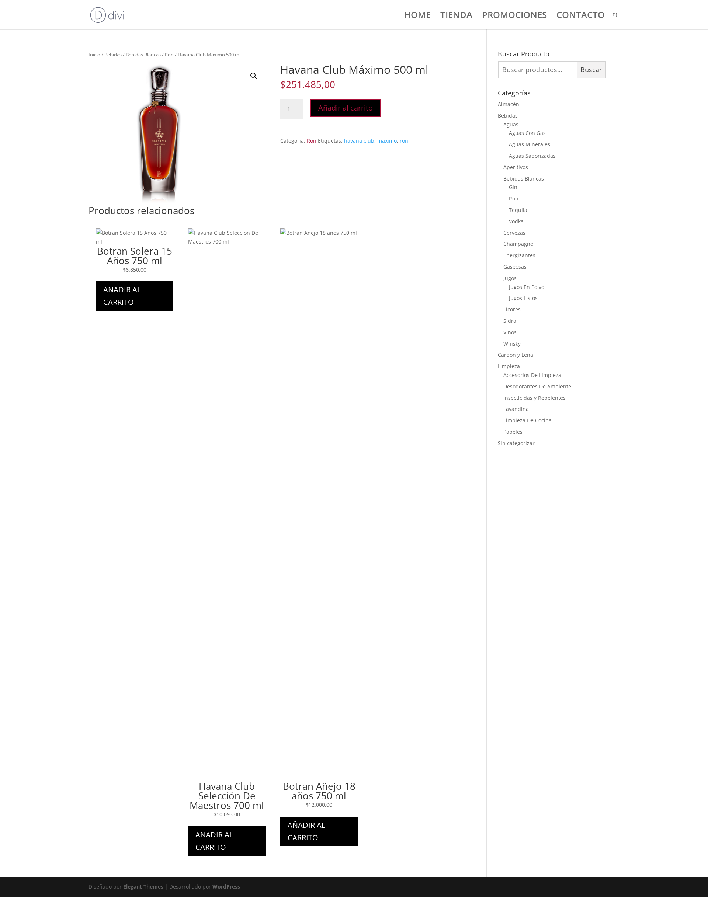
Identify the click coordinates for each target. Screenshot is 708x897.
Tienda (456, 16)
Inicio (94, 54)
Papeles (513, 431)
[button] (253, 76)
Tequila (518, 209)
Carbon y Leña (515, 354)
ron (404, 140)
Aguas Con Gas (527, 132)
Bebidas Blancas (143, 54)
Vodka (516, 221)
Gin (513, 187)
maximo (387, 140)
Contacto (580, 16)
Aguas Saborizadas (532, 155)
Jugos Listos (523, 297)
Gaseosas (515, 266)
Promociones (514, 16)
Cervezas (514, 232)
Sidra (509, 320)
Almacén (508, 104)
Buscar (591, 69)
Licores (512, 309)
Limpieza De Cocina (527, 420)
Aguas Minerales (529, 144)
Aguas (510, 124)
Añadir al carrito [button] (122, 296)
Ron (169, 54)
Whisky (512, 343)
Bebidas (113, 54)
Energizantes (519, 255)
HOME (417, 16)
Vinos (510, 332)
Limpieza (509, 366)
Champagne (518, 243)
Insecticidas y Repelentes (534, 397)
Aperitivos (515, 167)
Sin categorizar (516, 443)
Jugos (510, 278)
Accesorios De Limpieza (532, 374)
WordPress (226, 886)
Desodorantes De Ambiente (537, 386)
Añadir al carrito (345, 108)
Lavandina (516, 408)
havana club (359, 140)
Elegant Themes (143, 886)
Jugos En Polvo (526, 286)
